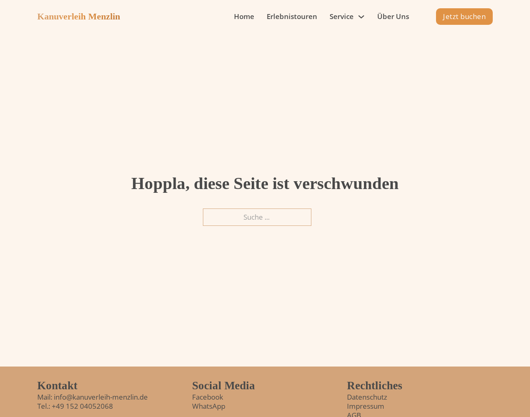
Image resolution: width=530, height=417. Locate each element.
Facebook (207, 397)
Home (244, 16)
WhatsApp (208, 406)
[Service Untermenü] (361, 16)
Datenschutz (367, 397)
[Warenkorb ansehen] (423, 16)
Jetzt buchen (464, 16)
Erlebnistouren (292, 16)
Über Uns (393, 16)
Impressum (365, 406)
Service (342, 16)
